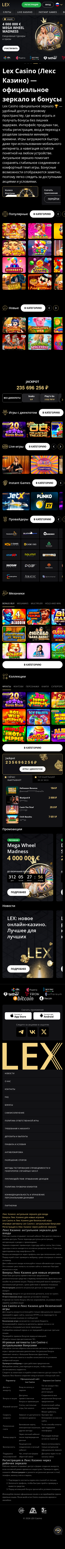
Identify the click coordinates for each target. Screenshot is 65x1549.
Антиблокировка (14, 1152)
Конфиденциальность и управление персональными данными (25, 1196)
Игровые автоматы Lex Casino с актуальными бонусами (31, 1223)
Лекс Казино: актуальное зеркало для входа (25, 1214)
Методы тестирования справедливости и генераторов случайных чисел (27, 1169)
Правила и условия (15, 1144)
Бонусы (9, 1105)
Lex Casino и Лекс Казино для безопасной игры (27, 1220)
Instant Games (48, 12)
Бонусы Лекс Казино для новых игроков (23, 1217)
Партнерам (11, 1205)
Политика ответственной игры (22, 1120)
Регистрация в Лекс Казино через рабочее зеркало (29, 1226)
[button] (25, 63)
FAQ (7, 1097)
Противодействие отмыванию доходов (27, 1179)
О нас (8, 1081)
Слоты (7, 12)
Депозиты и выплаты (16, 1136)
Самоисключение (14, 1113)
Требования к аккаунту (17, 1128)
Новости (9, 1073)
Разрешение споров (15, 1160)
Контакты (10, 1089)
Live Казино (25, 12)
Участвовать (11, 48)
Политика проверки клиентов (21, 1187)
